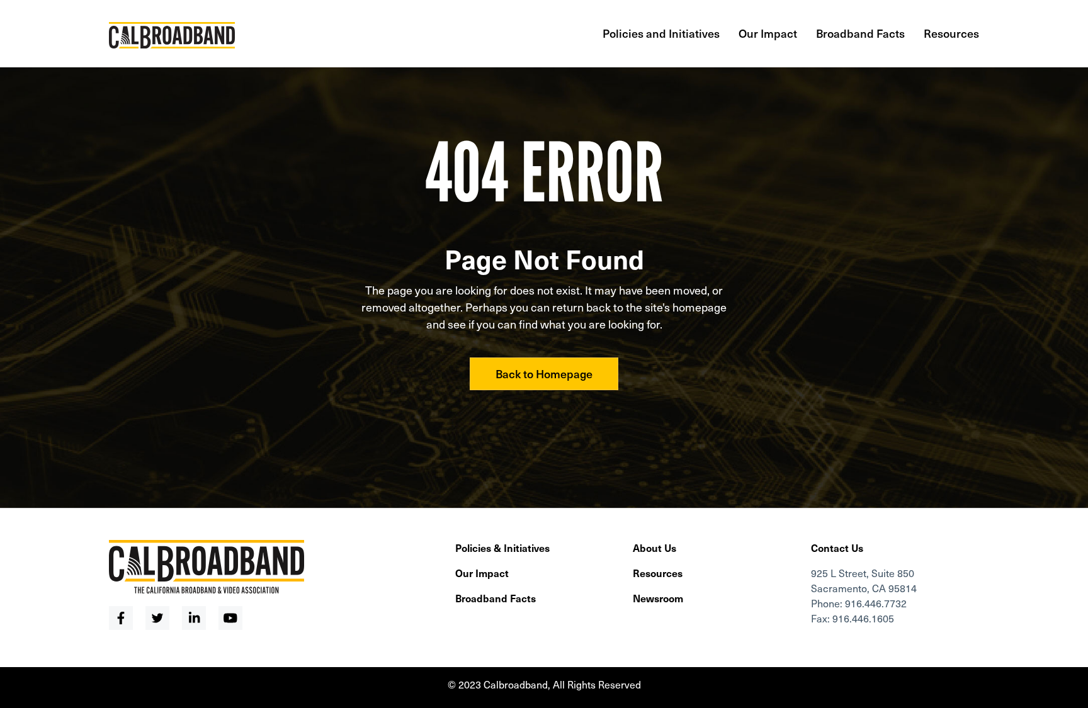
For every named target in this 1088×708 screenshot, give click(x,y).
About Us (654, 547)
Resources (951, 33)
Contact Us (837, 547)
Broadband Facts (860, 33)
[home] (172, 28)
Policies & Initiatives (502, 547)
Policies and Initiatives (661, 33)
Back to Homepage (544, 373)
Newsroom (658, 598)
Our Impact (768, 33)
